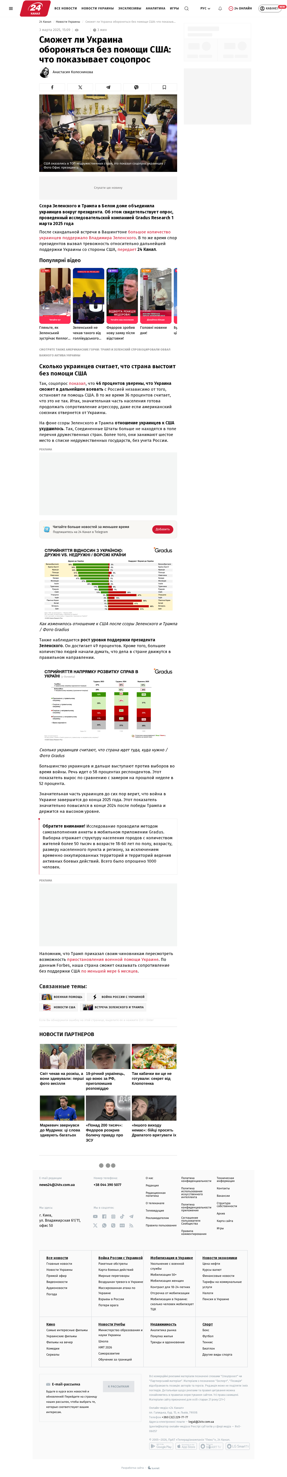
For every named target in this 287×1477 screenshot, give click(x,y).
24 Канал (45, 21)
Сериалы (52, 1354)
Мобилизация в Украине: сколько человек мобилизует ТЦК (172, 1304)
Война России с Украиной (120, 1258)
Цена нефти (211, 1264)
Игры (174, 8)
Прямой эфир (56, 1276)
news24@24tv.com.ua (57, 1185)
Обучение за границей (115, 1359)
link (95, 1217)
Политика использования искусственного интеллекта (192, 1193)
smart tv (211, 1446)
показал (77, 383)
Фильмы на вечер (59, 1342)
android (161, 1446)
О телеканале (155, 1203)
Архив (221, 1213)
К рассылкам (118, 1386)
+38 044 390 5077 (107, 1185)
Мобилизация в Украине (171, 1258)
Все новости (65, 8)
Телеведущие (155, 1210)
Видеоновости (57, 1282)
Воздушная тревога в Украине (120, 1282)
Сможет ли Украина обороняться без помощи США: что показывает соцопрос (131, 21)
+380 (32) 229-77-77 (175, 1417)
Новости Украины (98, 8)
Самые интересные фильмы (67, 1330)
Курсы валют (212, 1270)
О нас (149, 1178)
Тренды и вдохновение (167, 1342)
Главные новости (59, 1264)
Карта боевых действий (115, 1270)
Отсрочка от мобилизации (169, 1293)
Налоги (207, 1293)
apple (186, 1446)
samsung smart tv (238, 1446)
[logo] (35, 8)
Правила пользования (161, 1225)
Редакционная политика (155, 1194)
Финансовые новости (218, 1276)
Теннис (207, 1342)
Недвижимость (163, 1324)
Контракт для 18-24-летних (170, 1287)
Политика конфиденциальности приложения (196, 1207)
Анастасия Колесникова (73, 72)
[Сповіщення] (220, 8)
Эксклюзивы (129, 8)
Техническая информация (226, 1180)
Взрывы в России (111, 1299)
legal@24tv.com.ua (201, 1421)
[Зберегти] (164, 87)
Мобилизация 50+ (163, 1275)
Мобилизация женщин (167, 1281)
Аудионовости (56, 1288)
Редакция (152, 1185)
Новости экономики (219, 1258)
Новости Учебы (111, 1324)
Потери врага (108, 1305)
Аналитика (155, 8)
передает (126, 249)
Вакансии (223, 1195)
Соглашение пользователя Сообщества (190, 1220)
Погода (51, 1294)
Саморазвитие (109, 1353)
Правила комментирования (194, 1233)
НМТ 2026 (105, 1347)
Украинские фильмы (61, 1336)
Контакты (223, 1188)
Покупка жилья (161, 1336)
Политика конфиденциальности (196, 1180)
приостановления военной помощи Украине (113, 959)
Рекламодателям (157, 1218)
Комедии (52, 1348)
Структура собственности (227, 1205)
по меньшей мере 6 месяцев (109, 971)
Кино (50, 1324)
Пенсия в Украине (215, 1299)
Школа (103, 1341)
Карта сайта (225, 1221)
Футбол (207, 1336)
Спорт (207, 1324)
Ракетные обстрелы (113, 1264)
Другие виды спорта (217, 1354)
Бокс (205, 1330)
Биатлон (208, 1348)
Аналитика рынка (163, 1330)
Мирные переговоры (113, 1276)
